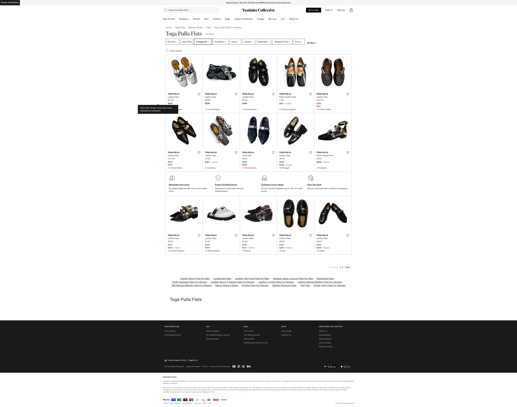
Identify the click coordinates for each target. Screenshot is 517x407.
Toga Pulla (180, 27)
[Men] (211, 19)
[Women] (202, 19)
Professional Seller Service (255, 342)
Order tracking (212, 331)
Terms (205, 366)
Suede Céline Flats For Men (195, 278)
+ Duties (287, 103)
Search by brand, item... (179, 10)
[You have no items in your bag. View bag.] (351, 10)
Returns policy (212, 338)
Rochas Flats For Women (255, 285)
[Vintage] (266, 19)
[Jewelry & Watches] (255, 19)
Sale (283, 18)
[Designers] (191, 19)
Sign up (341, 10)
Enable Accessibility (10, 2)
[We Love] (279, 19)
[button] (351, 10)
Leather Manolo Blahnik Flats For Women (319, 282)
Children (217, 18)
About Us (293, 18)
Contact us (286, 335)
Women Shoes (195, 27)
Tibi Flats (305, 285)
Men (206, 18)
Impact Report (325, 338)
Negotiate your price (179, 184)
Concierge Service (173, 335)
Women (196, 18)
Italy (209, 403)
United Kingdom (175, 403)
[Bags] (232, 19)
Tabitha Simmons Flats (284, 285)
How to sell (248, 331)
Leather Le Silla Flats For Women (276, 282)
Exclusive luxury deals (272, 184)
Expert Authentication (226, 184)
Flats (208, 27)
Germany (197, 403)
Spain (204, 403)
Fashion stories (325, 346)
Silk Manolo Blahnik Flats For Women (192, 285)
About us (323, 331)
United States (187, 403)
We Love (272, 18)
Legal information (193, 366)
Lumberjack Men (222, 278)
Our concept (170, 331)
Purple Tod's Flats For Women (329, 285)
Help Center (286, 331)
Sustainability (325, 335)
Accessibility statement (174, 366)
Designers (184, 18)
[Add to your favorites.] (199, 94)
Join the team (325, 342)
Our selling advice (252, 335)
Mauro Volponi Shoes (226, 285)
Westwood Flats (325, 278)
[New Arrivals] (177, 19)
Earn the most (314, 184)
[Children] (223, 19)
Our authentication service (218, 335)
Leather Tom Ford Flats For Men (252, 278)
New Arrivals (169, 18)
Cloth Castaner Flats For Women (189, 282)
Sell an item (313, 10)
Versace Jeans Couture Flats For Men (293, 278)
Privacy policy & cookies (220, 366)
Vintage (260, 18)
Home (169, 27)
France (165, 403)
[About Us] (300, 19)
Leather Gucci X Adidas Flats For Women (233, 282)
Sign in (329, 10)
